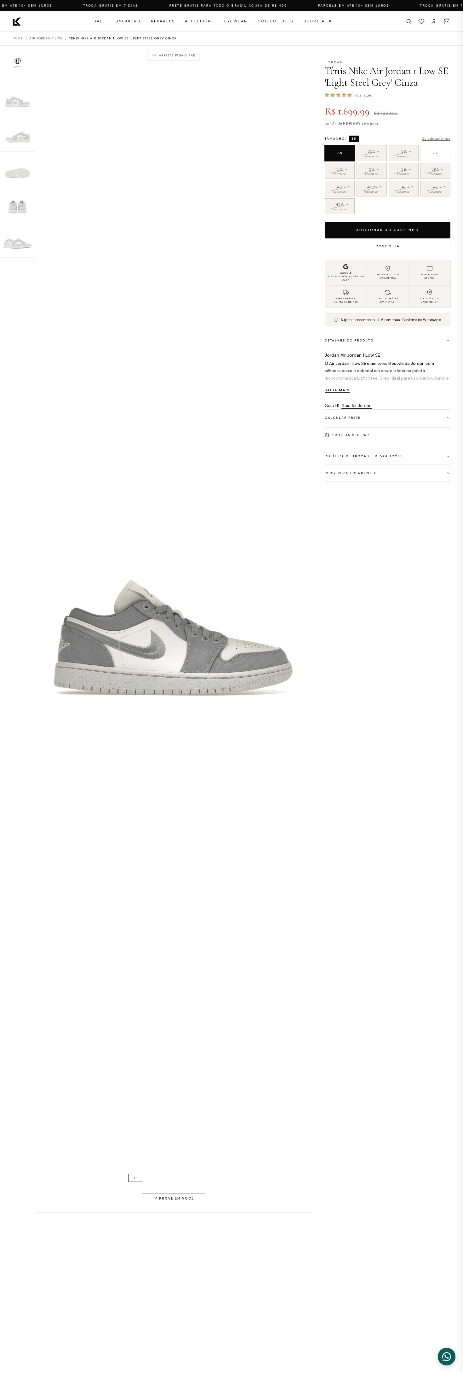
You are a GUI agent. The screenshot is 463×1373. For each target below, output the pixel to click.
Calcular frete (343, 418)
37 (435, 152)
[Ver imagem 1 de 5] (17, 98)
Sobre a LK (318, 21)
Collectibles (276, 21)
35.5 (375, 155)
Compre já (387, 246)
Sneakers (128, 21)
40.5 (375, 190)
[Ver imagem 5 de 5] (17, 240)
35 (339, 152)
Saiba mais (337, 390)
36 (408, 155)
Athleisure (199, 21)
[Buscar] (409, 21)
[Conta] (434, 21)
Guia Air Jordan (356, 405)
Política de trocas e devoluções (364, 456)
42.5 (344, 208)
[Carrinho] (446, 21)
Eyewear (236, 21)
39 (408, 173)
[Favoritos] (421, 21)
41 (408, 190)
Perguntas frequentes (351, 473)
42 (439, 190)
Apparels (163, 21)
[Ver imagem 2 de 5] (17, 134)
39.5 (439, 173)
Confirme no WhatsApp (422, 320)
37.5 (344, 173)
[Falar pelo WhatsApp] (446, 1356)
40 (344, 190)
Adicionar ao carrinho (387, 230)
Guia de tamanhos (436, 139)
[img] (173, 629)
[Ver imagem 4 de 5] (17, 204)
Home (18, 38)
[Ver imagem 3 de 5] (17, 169)
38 (375, 173)
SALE (100, 21)
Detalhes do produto (349, 340)
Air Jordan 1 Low (46, 38)
